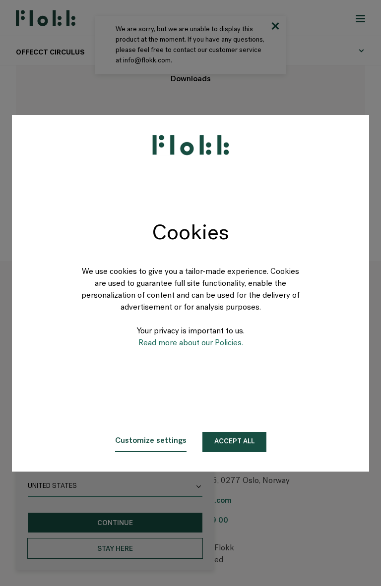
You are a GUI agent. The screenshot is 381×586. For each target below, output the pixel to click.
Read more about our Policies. (190, 343)
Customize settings (151, 441)
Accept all (234, 441)
